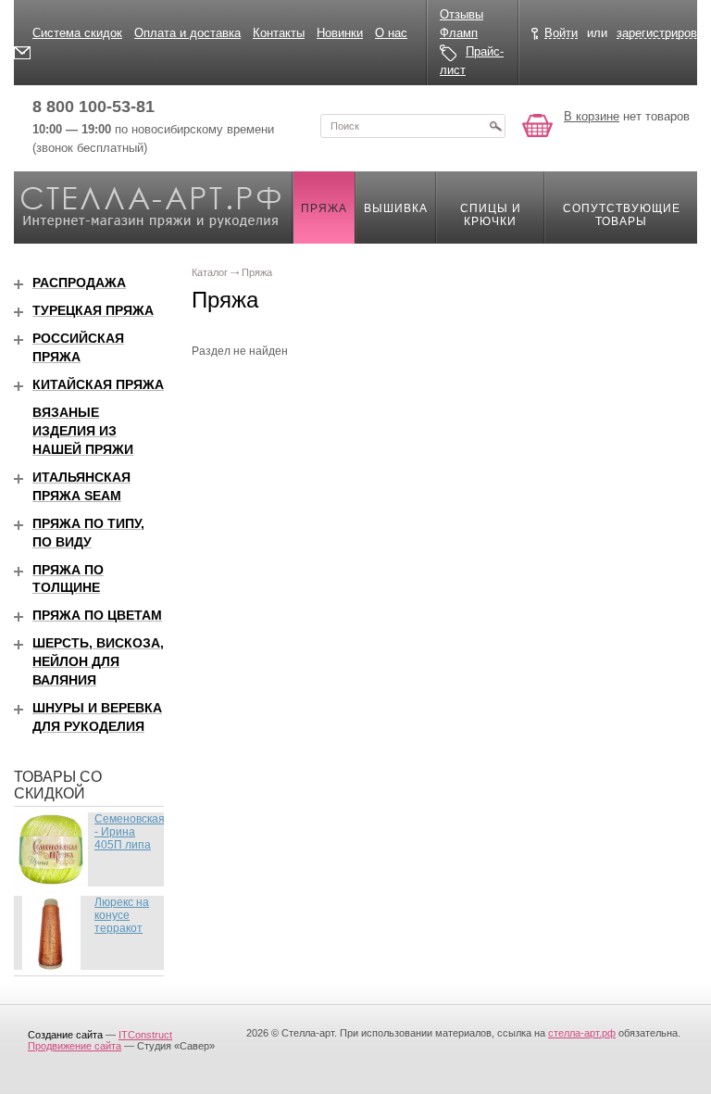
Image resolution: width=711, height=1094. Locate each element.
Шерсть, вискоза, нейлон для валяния (98, 661)
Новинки (340, 33)
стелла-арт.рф (582, 1032)
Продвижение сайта (74, 1045)
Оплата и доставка (187, 33)
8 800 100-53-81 (93, 106)
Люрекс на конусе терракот (121, 915)
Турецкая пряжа (93, 310)
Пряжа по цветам (97, 615)
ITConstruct (145, 1034)
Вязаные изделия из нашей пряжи (82, 431)
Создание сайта (65, 1034)
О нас (391, 33)
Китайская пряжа (98, 384)
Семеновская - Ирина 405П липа (129, 831)
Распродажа (79, 282)
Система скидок (77, 33)
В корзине (591, 116)
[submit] (495, 126)
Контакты (279, 33)
